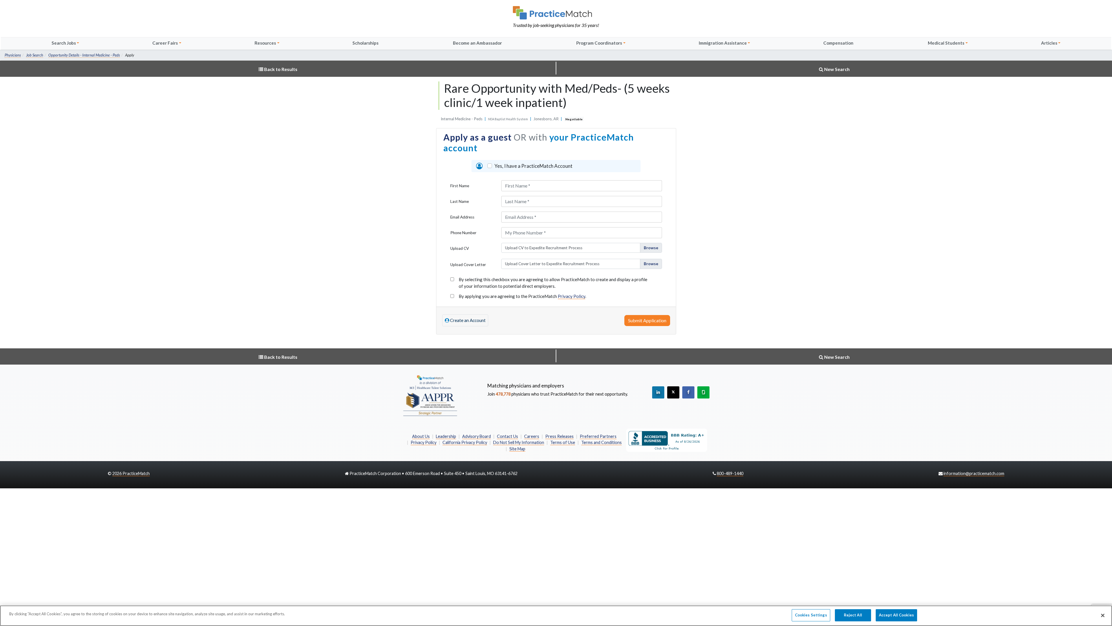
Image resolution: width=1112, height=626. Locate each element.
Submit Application (647, 320)
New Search (836, 69)
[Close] (1102, 615)
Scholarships (365, 43)
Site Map (517, 448)
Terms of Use (562, 442)
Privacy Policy (571, 296)
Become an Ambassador (477, 43)
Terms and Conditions (601, 442)
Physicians (13, 55)
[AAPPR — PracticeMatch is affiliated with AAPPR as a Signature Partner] (430, 395)
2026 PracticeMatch (131, 473)
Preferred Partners (598, 436)
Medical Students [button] (946, 43)
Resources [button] (265, 43)
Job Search (34, 55)
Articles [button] (1049, 43)
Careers (531, 436)
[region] (556, 615)
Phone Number (463, 232)
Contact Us (507, 436)
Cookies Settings (811, 615)
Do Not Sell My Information (518, 442)
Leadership (446, 436)
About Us (421, 436)
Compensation (838, 43)
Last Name (459, 201)
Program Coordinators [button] (599, 43)
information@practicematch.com (973, 473)
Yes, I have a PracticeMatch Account (533, 166)
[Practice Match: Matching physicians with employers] (556, 12)
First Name (459, 185)
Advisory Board (476, 436)
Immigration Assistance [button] (723, 43)
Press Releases (559, 436)
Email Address (462, 217)
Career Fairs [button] (165, 43)
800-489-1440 (730, 473)
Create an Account (467, 320)
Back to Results (280, 69)
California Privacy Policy (464, 442)
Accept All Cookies (896, 615)
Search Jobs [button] (64, 43)
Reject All (853, 615)
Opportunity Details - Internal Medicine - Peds (84, 55)
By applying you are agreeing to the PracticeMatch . (522, 296)
